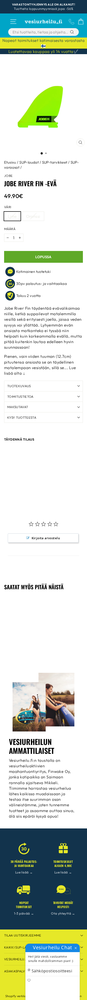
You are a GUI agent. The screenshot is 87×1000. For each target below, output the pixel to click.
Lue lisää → (24, 872)
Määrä (9, 229)
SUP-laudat (29, 162)
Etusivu (10, 162)
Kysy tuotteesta (21, 417)
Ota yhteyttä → (63, 913)
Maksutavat (17, 407)
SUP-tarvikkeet (54, 162)
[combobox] (41, 32)
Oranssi (33, 216)
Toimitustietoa (20, 396)
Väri (7, 207)
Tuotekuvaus (19, 386)
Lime (12, 216)
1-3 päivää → (24, 913)
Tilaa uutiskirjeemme (22, 935)
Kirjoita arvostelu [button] (46, 538)
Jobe (8, 176)
